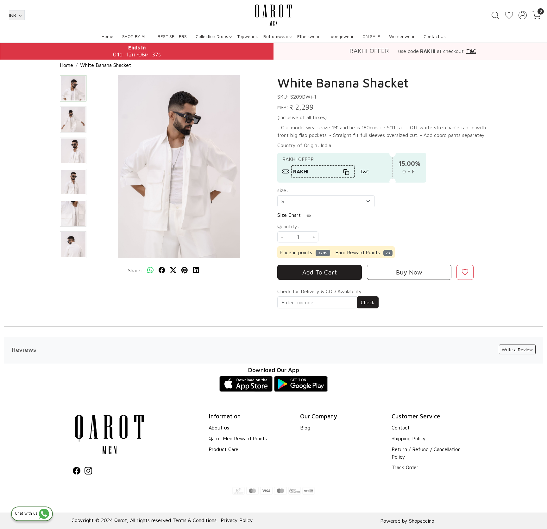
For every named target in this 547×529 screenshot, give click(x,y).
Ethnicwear (308, 36)
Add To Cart (319, 272)
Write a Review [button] (517, 349)
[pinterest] (184, 270)
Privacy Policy (237, 520)
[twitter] (173, 270)
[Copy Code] (347, 171)
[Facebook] (77, 472)
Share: (135, 270)
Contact (401, 427)
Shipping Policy (409, 438)
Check (367, 302)
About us (219, 427)
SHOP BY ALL (135, 36)
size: (282, 190)
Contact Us (435, 36)
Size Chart (289, 215)
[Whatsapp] (150, 270)
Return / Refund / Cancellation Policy (426, 453)
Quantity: (288, 226)
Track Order (405, 467)
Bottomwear (275, 36)
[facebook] (161, 270)
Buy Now (409, 272)
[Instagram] (88, 472)
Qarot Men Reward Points (238, 438)
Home (107, 36)
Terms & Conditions (195, 520)
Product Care (223, 449)
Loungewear (341, 36)
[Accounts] (522, 15)
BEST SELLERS (172, 36)
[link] (495, 15)
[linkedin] (196, 270)
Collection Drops (212, 36)
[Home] (273, 15)
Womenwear (402, 36)
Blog (305, 427)
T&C (471, 51)
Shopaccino (421, 521)
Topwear (246, 36)
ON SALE (371, 36)
